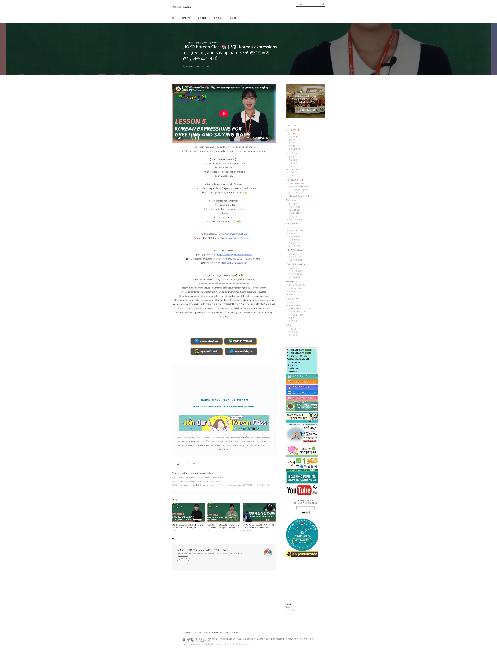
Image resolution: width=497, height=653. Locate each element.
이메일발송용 (295, 329)
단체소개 (186, 18)
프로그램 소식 (293, 179)
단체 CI (292, 166)
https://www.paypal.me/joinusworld (234, 254)
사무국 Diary (295, 219)
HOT (292, 227)
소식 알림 (294, 204)
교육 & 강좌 (295, 149)
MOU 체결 (294, 210)
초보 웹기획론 (295, 277)
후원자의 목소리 (296, 230)
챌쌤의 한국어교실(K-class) (300, 186)
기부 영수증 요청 (296, 314)
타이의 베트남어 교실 (298, 189)
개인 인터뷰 (294, 243)
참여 (292, 143)
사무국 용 (294, 332)
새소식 (293, 268)
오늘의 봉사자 (295, 246)
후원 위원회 (292, 298)
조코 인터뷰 (292, 223)
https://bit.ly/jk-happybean (234, 262)
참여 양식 (294, 335)
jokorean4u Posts (298, 196)
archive (293, 294)
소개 (291, 157)
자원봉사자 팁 (295, 288)
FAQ (291, 318)
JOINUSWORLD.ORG (296, 264)
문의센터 (233, 18)
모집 (292, 133)
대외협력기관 (295, 169)
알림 (292, 136)
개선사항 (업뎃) (296, 271)
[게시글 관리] (185, 464)
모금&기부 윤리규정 (297, 311)
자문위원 (293, 233)
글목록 (291, 125)
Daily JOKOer (296, 183)
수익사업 (293, 172)
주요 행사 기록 (296, 213)
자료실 (290, 325)
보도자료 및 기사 (294, 250)
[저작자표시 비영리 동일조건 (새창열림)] (202, 464)
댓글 (174, 538)
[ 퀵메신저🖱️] (187, 632)
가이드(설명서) (295, 274)
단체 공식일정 (295, 207)
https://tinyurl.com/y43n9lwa (232, 233)
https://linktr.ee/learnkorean (239, 237)
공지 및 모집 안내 (297, 285)
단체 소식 (292, 200)
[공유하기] (182, 464)
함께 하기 (202, 18)
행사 (292, 139)
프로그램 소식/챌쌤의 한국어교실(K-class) (200, 42)
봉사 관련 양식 (296, 291)
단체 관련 (294, 254)
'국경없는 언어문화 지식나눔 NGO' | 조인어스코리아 (203, 550)
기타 (292, 146)
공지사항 (291, 130)
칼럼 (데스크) (295, 257)
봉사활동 (218, 18)
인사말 (292, 302)
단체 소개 (291, 153)
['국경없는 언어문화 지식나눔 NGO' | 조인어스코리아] (186, 6)
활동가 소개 (295, 216)
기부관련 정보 (295, 305)
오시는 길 (293, 175)
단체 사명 (293, 163)
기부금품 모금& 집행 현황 (300, 308)
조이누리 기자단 (297, 193)
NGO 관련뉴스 (296, 260)
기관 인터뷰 (294, 236)
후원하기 (293, 321)
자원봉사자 (292, 281)
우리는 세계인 (295, 239)
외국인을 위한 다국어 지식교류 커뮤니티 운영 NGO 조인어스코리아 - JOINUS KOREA (209, 553)
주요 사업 (293, 160)
